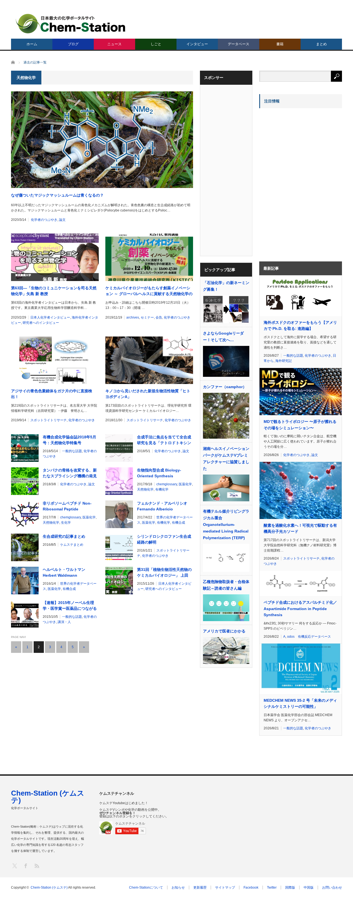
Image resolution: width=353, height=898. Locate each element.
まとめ (321, 44)
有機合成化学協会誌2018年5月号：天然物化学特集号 (69, 440)
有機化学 (162, 489)
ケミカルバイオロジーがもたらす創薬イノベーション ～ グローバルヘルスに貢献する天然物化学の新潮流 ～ (148, 291)
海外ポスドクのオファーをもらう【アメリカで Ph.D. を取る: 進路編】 (300, 325)
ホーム (31, 44)
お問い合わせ (332, 887)
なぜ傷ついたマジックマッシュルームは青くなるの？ (57, 195)
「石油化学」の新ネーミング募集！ (226, 286)
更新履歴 (200, 887)
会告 (159, 317)
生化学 (66, 523)
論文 (62, 220)
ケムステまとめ (71, 545)
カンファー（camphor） (225, 387)
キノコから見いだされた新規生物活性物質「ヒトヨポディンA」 (147, 394)
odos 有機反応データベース (309, 637)
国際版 (290, 887)
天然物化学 (145, 489)
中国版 (309, 887)
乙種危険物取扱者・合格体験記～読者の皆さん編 (226, 584)
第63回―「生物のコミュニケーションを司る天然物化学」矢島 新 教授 (54, 291)
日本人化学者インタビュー (50, 317)
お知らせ (178, 887)
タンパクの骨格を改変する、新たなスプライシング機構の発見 (70, 473)
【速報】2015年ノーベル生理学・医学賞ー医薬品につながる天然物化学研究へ (70, 605)
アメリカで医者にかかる (224, 631)
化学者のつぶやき (44, 220)
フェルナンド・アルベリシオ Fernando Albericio (162, 506)
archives (132, 317)
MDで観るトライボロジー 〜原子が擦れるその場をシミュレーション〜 (300, 424)
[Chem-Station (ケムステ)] (71, 23)
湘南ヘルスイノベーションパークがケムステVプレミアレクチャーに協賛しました (226, 458)
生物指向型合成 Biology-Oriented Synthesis (159, 473)
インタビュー (197, 44)
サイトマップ (225, 887)
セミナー (147, 317)
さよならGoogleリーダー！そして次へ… (223, 336)
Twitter (272, 887)
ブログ (73, 44)
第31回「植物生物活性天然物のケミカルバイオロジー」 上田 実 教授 (164, 572)
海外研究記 (283, 361)
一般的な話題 (72, 451)
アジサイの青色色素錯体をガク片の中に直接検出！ (51, 394)
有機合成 (178, 523)
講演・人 (64, 622)
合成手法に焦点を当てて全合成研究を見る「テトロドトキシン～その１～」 (164, 440)
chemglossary (166, 484)
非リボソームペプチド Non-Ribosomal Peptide (67, 506)
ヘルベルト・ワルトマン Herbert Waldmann (64, 572)
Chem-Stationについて (146, 887)
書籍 (280, 44)
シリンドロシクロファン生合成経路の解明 (164, 539)
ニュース (114, 44)
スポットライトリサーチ (48, 420)
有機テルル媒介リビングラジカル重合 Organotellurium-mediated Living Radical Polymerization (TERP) (226, 524)
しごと (156, 44)
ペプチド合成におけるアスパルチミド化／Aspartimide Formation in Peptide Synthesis (300, 608)
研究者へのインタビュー (41, 323)
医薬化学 (185, 484)
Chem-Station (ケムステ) (47, 796)
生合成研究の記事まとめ (64, 536)
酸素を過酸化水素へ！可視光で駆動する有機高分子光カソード (300, 528)
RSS (36, 865)
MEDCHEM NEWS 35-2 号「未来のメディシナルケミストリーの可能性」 (300, 703)
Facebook (251, 887)
